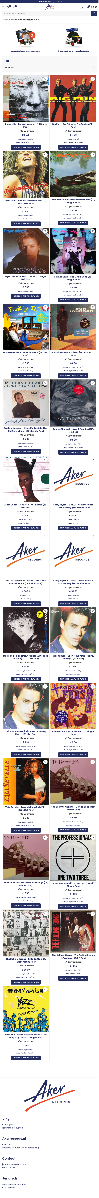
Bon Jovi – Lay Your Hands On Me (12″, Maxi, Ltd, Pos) (25, 202)
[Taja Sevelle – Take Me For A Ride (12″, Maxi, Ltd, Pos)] (26, 781)
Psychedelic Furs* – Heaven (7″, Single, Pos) (73, 733)
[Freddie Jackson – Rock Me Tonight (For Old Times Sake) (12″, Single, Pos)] (26, 402)
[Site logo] (49, 6)
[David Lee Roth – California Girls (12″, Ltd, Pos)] (26, 327)
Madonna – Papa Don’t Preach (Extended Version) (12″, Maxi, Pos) (25, 657)
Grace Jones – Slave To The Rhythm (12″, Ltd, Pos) (26, 506)
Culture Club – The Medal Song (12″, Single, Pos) (73, 278)
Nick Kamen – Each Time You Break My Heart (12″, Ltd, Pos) (73, 657)
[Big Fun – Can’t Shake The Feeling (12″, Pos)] (73, 98)
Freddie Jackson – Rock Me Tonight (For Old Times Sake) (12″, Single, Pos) (26, 429)
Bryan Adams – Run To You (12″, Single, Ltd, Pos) (26, 278)
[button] (26, 147)
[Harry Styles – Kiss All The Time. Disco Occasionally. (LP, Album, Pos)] (73, 479)
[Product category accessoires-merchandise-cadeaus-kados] (73, 40)
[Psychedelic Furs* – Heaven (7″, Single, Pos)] (73, 706)
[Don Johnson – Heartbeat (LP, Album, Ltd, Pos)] (73, 327)
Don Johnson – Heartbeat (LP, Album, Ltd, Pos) (73, 354)
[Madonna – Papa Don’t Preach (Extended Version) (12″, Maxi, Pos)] (26, 630)
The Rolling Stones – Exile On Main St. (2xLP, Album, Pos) (26, 960)
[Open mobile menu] (3, 7)
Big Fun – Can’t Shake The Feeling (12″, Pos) (73, 125)
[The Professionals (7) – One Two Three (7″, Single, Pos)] (73, 857)
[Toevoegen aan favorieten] (45, 79)
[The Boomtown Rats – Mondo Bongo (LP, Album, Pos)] (73, 781)
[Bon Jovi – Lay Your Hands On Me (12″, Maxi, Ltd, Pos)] (26, 174)
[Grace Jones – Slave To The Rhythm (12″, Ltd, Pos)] (26, 479)
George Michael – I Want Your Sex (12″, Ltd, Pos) (73, 430)
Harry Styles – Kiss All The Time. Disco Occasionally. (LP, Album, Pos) (73, 506)
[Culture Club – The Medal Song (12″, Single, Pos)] (73, 251)
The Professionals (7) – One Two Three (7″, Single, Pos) (73, 885)
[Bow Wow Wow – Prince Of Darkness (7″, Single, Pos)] (73, 174)
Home (5, 19)
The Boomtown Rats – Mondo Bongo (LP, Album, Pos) (73, 808)
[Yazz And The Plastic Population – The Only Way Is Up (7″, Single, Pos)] (26, 1009)
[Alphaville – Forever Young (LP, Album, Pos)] (26, 98)
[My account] (82, 7)
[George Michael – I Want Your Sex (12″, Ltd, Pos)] (73, 403)
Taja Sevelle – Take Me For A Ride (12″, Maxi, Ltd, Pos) (25, 808)
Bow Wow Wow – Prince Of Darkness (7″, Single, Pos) (73, 201)
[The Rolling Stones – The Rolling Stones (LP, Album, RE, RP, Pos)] (73, 931)
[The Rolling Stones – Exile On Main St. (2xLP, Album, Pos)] (26, 933)
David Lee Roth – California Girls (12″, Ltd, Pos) (25, 354)
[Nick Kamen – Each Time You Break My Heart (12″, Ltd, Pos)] (73, 630)
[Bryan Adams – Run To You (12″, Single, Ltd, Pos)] (26, 251)
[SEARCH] (94, 13)
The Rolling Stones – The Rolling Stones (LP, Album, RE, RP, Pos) (73, 956)
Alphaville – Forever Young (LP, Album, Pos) (26, 125)
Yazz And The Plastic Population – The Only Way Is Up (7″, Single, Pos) (26, 1036)
